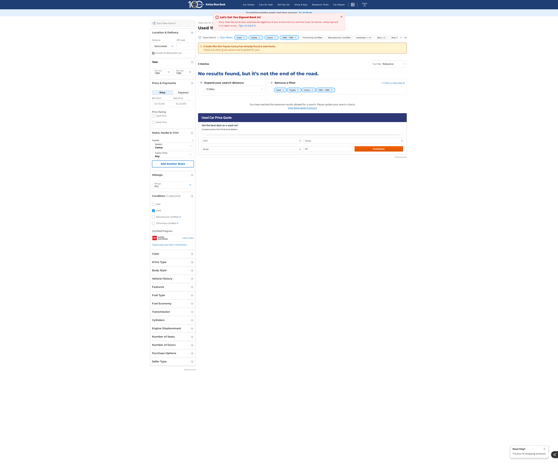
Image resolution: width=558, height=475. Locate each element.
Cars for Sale (266, 4)
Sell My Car (284, 4)
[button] (353, 5)
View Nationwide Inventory (302, 108)
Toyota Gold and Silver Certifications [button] (169, 244)
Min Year (158, 71)
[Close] (544, 449)
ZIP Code (181, 40)
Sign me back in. (247, 25)
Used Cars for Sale (207, 22)
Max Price (178, 98)
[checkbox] (159, 116)
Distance (156, 40)
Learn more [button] (188, 238)
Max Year (180, 71)
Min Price (156, 98)
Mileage (158, 184)
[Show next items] (400, 37)
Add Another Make (173, 164)
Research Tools (320, 4)
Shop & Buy (300, 4)
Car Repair (339, 4)
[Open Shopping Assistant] (554, 454)
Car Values (248, 4)
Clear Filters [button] (226, 37)
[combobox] (173, 23)
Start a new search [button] (394, 83)
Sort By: (377, 64)
